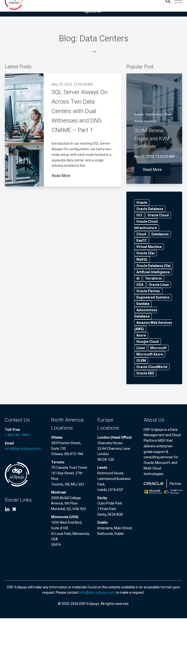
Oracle (139, 114)
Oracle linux (154, 114)
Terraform (153, 278)
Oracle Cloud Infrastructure (146, 225)
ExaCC (141, 240)
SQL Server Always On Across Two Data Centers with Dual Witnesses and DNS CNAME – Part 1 (80, 111)
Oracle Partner (148, 291)
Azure (141, 335)
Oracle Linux (159, 285)
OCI (139, 215)
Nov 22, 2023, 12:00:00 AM (154, 157)
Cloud (141, 234)
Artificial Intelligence (153, 272)
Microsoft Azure (149, 354)
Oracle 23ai (145, 253)
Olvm (168, 114)
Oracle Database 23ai (153, 266)
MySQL (142, 259)
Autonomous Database (145, 313)
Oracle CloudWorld (151, 367)
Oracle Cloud (158, 215)
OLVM (141, 360)
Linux (140, 348)
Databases (160, 234)
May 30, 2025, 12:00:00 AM (72, 84)
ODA (139, 285)
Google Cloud (147, 342)
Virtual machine (145, 121)
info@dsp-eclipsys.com (23, 449)
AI (138, 278)
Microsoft (158, 348)
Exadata (142, 304)
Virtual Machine (149, 247)
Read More (61, 176)
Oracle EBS (145, 373)
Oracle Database (149, 209)
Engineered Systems (153, 297)
